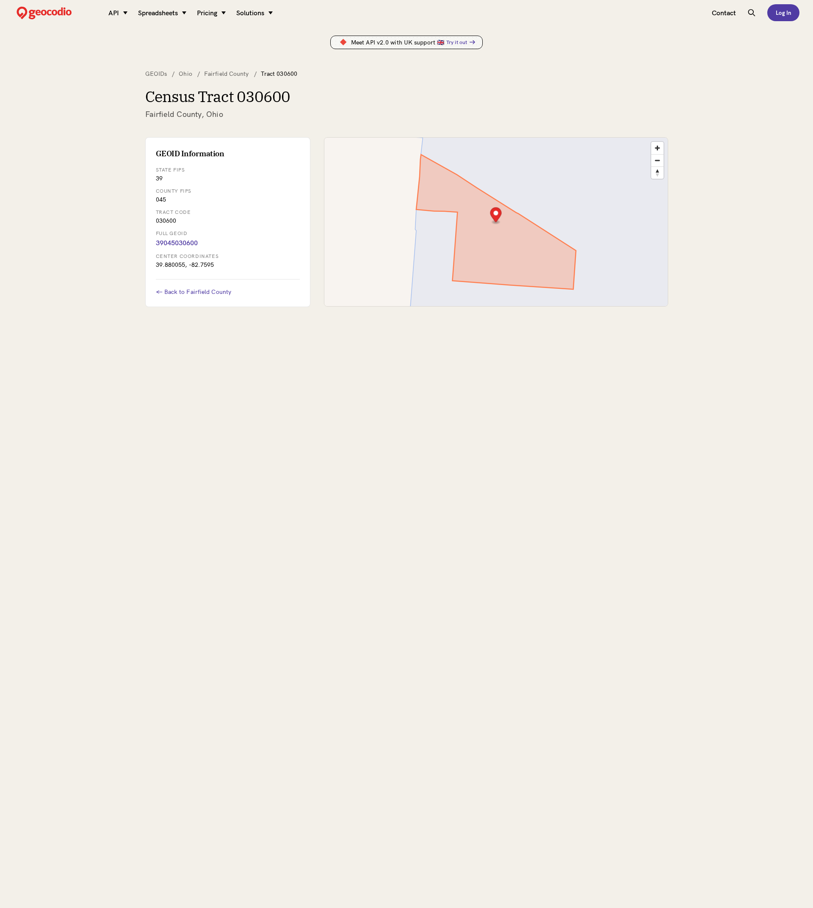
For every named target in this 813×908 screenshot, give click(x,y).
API (113, 12)
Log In (783, 12)
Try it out (456, 42)
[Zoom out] (657, 160)
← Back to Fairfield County (194, 292)
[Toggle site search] (752, 13)
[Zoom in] (657, 148)
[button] (495, 215)
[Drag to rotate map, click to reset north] (657, 172)
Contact (724, 12)
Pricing (207, 12)
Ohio (185, 74)
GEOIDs (156, 74)
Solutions (250, 12)
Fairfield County (226, 74)
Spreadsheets (158, 12)
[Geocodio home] (57, 12)
